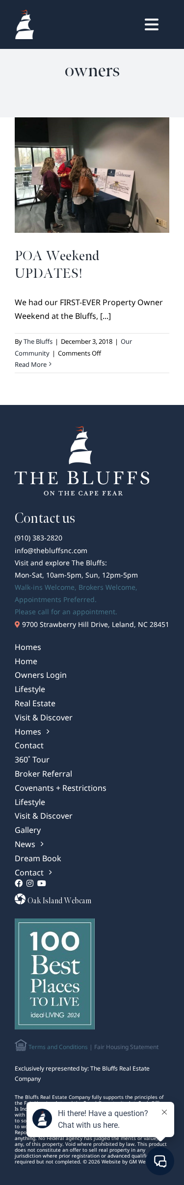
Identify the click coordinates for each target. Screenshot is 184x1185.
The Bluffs (38, 341)
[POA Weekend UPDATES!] (92, 175)
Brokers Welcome (107, 587)
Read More (31, 364)
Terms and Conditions (57, 1047)
